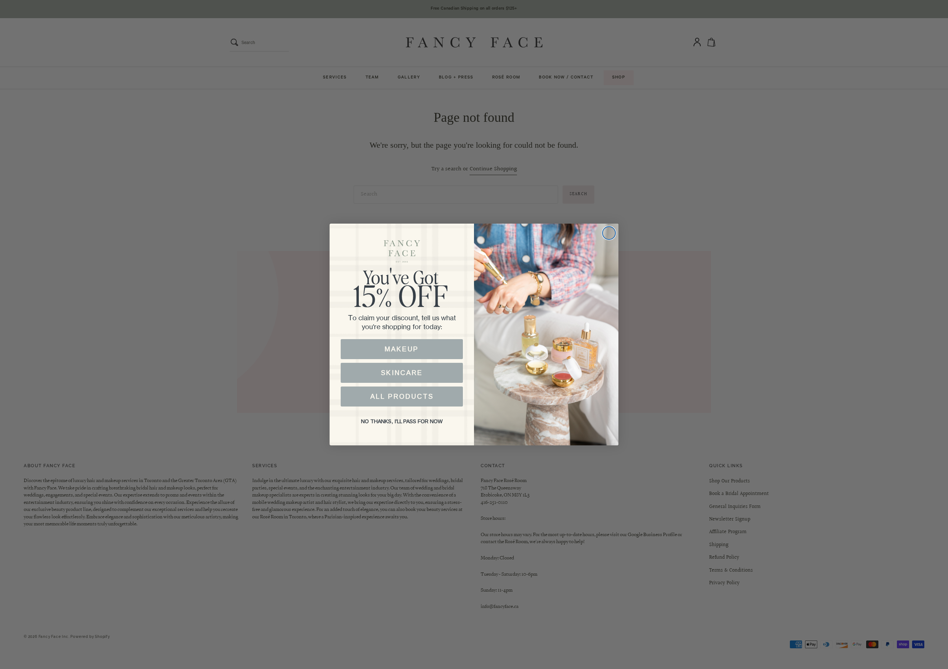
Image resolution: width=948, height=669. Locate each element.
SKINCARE (402, 373)
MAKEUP (402, 349)
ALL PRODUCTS (402, 396)
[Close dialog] (608, 233)
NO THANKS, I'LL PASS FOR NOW (402, 421)
